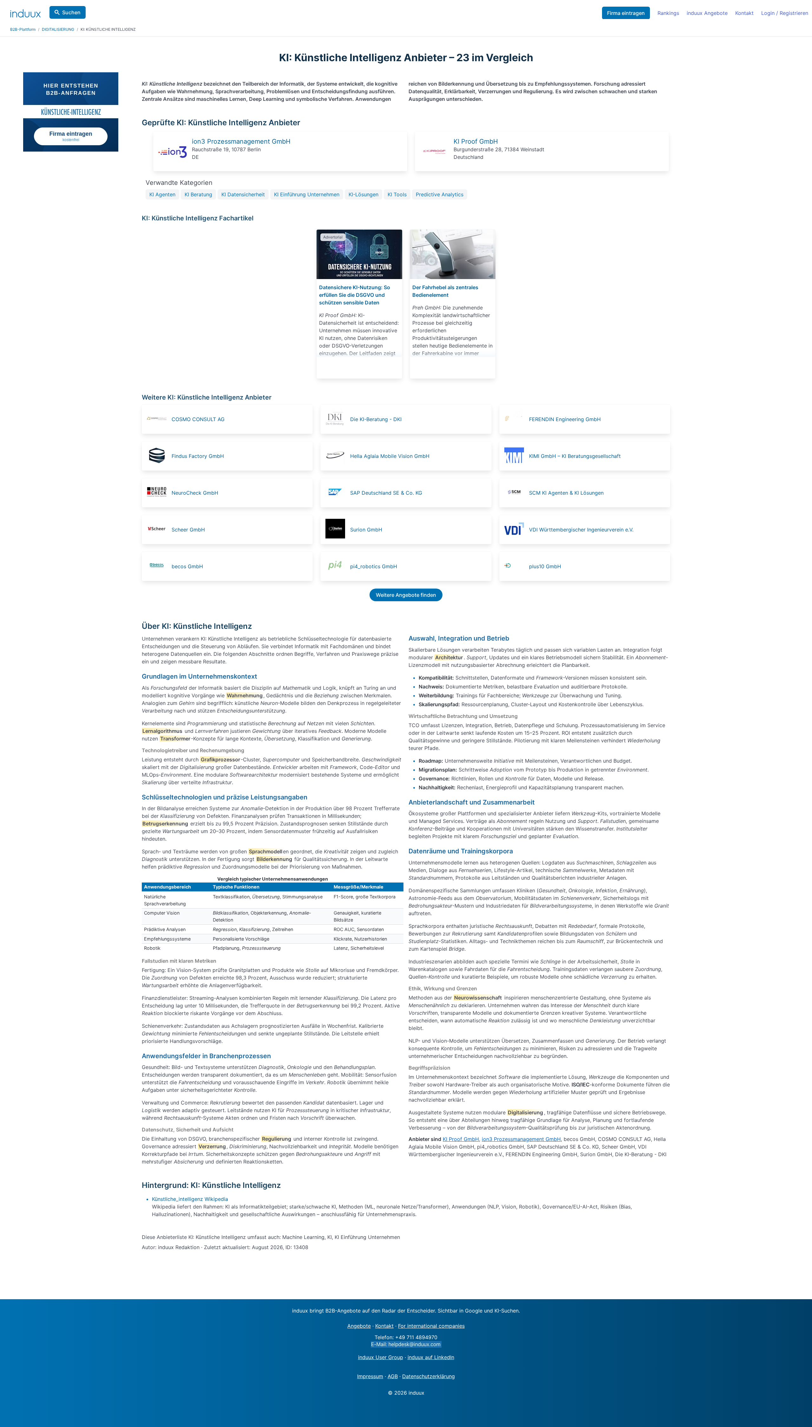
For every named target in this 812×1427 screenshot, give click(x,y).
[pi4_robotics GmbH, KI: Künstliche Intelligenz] (337, 566)
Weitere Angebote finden (406, 595)
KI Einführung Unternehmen (306, 194)
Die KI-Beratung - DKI (376, 419)
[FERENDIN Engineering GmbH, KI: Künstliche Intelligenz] (516, 419)
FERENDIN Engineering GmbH (565, 419)
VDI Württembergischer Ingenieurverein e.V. (581, 529)
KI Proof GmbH (476, 141)
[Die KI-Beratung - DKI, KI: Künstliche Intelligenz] (337, 419)
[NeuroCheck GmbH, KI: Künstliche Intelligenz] (159, 493)
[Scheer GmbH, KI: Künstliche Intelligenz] (159, 530)
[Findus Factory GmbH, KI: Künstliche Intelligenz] (159, 456)
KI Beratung (198, 194)
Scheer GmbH (188, 529)
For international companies (431, 1326)
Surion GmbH (366, 529)
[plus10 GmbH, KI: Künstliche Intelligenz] (516, 566)
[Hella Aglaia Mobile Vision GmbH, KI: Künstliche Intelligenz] (337, 456)
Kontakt (744, 13)
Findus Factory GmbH (198, 456)
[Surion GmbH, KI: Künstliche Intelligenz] (337, 530)
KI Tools (397, 194)
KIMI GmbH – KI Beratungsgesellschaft (575, 456)
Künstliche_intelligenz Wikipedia (190, 1199)
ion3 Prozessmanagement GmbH (241, 141)
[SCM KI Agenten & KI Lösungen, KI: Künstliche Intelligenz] (516, 493)
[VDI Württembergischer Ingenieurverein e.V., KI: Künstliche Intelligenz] (516, 530)
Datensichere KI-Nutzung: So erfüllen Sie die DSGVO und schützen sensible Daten (354, 295)
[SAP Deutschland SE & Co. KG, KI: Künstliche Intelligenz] (337, 493)
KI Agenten (162, 194)
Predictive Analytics (439, 194)
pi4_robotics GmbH (373, 566)
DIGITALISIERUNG (58, 29)
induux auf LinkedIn (431, 1357)
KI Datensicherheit (243, 194)
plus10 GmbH (545, 566)
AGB (393, 1376)
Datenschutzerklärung (428, 1376)
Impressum (370, 1376)
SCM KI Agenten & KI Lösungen (566, 493)
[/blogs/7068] (452, 254)
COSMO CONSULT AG (198, 419)
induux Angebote (707, 13)
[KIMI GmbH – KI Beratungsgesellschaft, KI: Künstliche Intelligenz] (516, 456)
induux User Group (380, 1357)
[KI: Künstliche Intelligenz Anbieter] (172, 164)
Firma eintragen (626, 13)
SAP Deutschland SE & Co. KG (386, 493)
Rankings (668, 13)
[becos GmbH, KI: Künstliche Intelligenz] (159, 566)
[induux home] (25, 12)
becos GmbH (187, 566)
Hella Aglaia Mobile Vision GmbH (389, 456)
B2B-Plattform (23, 29)
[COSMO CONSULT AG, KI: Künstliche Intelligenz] (159, 419)
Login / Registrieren (784, 13)
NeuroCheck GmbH (195, 493)
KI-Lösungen (363, 194)
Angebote (359, 1326)
